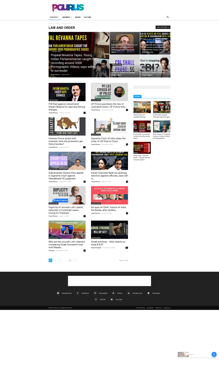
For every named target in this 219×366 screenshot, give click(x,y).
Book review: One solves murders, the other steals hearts (141, 136)
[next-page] (75, 260)
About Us (158, 308)
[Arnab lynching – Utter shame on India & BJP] (109, 230)
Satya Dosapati (96, 247)
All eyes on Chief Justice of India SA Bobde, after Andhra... (108, 209)
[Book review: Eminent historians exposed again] (162, 107)
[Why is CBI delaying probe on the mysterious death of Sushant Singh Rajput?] (155, 66)
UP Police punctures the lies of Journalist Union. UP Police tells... (109, 105)
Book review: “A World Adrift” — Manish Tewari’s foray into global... (141, 158)
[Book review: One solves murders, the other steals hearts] (142, 126)
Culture (87, 17)
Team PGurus (55, 74)
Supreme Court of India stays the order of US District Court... (108, 140)
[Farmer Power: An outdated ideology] (142, 107)
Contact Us (166, 308)
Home (51, 23)
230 (70, 260)
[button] (167, 17)
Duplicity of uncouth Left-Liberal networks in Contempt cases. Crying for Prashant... (66, 210)
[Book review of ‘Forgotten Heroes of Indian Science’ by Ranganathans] (162, 126)
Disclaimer (150, 308)
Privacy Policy (140, 308)
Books (78, 17)
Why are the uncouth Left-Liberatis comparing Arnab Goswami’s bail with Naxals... (67, 244)
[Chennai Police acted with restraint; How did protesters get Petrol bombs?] (67, 126)
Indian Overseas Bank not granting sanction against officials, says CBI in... (109, 175)
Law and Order (56, 51)
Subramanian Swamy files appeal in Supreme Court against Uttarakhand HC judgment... (66, 175)
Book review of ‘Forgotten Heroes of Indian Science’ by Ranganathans (161, 136)
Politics (53, 17)
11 (84, 147)
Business (66, 17)
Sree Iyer (51, 250)
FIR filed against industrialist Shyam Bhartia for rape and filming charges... (67, 107)
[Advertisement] (128, 8)
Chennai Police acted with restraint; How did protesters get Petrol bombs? (66, 141)
